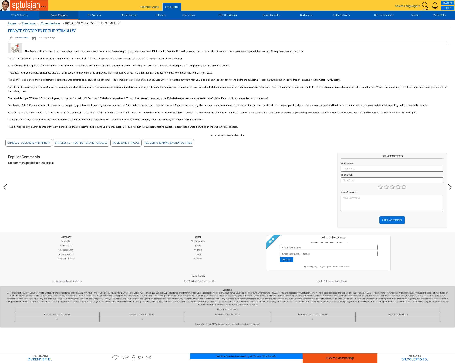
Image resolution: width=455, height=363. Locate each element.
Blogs (198, 254)
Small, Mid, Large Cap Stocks (331, 281)
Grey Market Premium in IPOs (199, 281)
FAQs (198, 245)
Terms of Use (66, 250)
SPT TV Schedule (383, 15)
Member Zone (149, 7)
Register (448, 2)
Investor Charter (66, 258)
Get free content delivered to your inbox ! (328, 242)
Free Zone (171, 7)
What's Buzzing (19, 15)
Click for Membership (340, 358)
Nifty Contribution (228, 15)
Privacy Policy (66, 254)
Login (448, 7)
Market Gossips (129, 15)
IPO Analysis (94, 15)
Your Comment (349, 192)
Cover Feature (59, 15)
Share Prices (189, 15)
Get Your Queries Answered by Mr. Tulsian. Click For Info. (246, 356)
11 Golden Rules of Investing (67, 281)
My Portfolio (439, 15)
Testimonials (198, 241)
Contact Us (66, 245)
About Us (66, 241)
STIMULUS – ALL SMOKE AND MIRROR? (28, 142)
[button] (434, 5)
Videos (415, 15)
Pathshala (161, 15)
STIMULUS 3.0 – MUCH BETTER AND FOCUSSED (81, 142)
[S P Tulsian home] (5, 5)
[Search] (425, 6)
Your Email (346, 174)
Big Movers (306, 15)
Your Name (347, 163)
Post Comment (392, 220)
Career (198, 258)
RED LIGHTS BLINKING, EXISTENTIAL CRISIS (168, 142)
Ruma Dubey (23, 38)
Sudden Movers (341, 15)
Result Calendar (271, 15)
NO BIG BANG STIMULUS (126, 142)
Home (12, 23)
